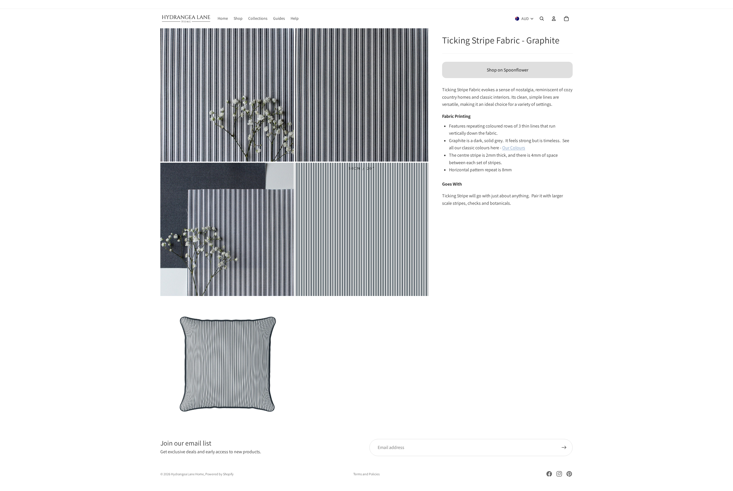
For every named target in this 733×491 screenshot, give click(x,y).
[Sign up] (564, 448)
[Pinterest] (569, 473)
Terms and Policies (366, 474)
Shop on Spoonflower (507, 70)
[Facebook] (549, 473)
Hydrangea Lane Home (187, 474)
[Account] (553, 18)
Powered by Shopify (219, 474)
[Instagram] (559, 473)
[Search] (541, 18)
